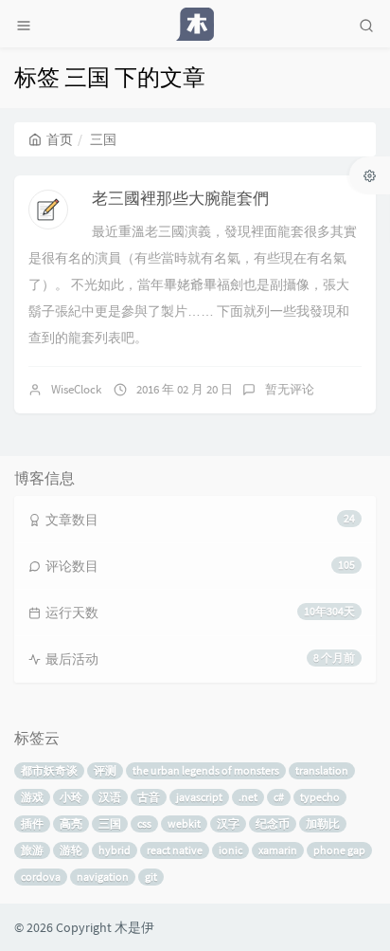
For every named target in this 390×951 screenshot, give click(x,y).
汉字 (228, 823)
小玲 (71, 797)
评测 (105, 770)
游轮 (71, 850)
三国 (109, 823)
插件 (32, 823)
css (144, 823)
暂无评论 (289, 389)
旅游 (32, 850)
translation (321, 770)
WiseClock (76, 389)
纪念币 (273, 823)
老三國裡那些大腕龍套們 (180, 198)
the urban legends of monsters (206, 770)
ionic (230, 850)
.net (248, 797)
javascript (199, 797)
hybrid (114, 850)
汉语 (109, 797)
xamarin (277, 850)
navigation (103, 876)
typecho (320, 797)
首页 (59, 139)
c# (279, 797)
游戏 (32, 797)
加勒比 (323, 823)
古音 (148, 797)
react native (175, 850)
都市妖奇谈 (49, 770)
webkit (184, 823)
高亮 (71, 823)
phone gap (339, 850)
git (151, 876)
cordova (41, 876)
